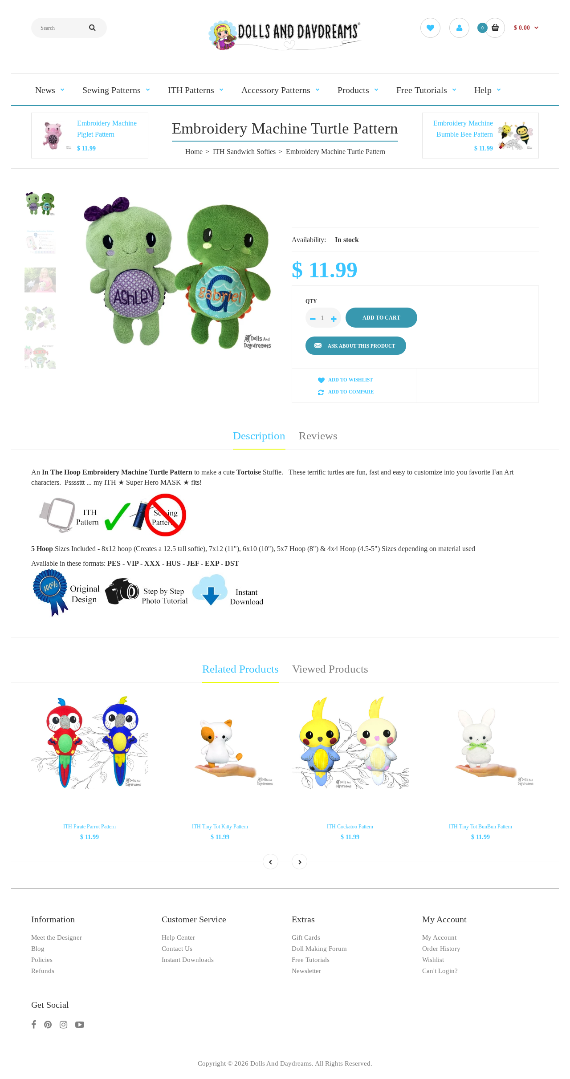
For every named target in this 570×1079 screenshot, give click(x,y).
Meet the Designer (56, 937)
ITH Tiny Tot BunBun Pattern (480, 826)
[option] (177, 272)
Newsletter (306, 970)
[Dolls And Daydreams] (285, 49)
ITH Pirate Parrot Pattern (89, 826)
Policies (42, 959)
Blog (38, 948)
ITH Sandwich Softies (244, 151)
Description (259, 436)
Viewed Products (330, 669)
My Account (439, 937)
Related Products (240, 669)
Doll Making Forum (319, 948)
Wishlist (433, 959)
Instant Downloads (188, 959)
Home (194, 151)
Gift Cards (306, 937)
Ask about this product (361, 346)
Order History (441, 948)
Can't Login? (440, 970)
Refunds (42, 970)
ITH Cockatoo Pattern (350, 826)
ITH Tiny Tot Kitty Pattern (220, 826)
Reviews (318, 436)
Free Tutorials (311, 959)
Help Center (178, 937)
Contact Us (177, 948)
